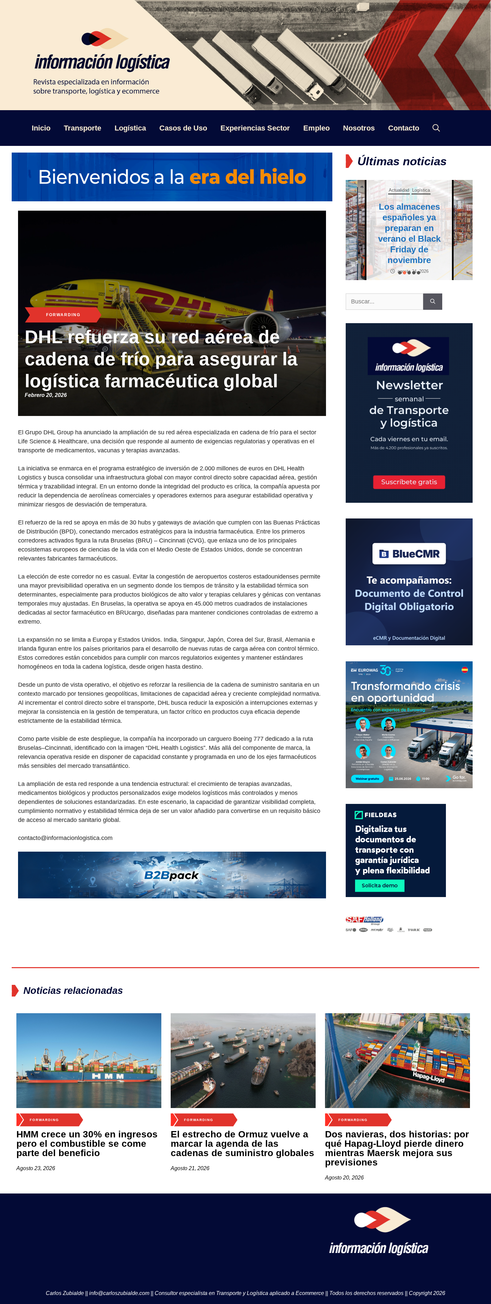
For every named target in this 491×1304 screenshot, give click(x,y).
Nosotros (359, 128)
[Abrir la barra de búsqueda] (436, 128)
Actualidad (397, 179)
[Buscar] (432, 301)
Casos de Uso (183, 128)
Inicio (41, 128)
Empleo (316, 128)
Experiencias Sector (255, 128)
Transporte (82, 128)
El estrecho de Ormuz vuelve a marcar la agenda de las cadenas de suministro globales (242, 1143)
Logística (130, 128)
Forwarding (63, 314)
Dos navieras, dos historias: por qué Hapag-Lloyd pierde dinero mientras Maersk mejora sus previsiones (397, 1148)
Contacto (403, 128)
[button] (399, 272)
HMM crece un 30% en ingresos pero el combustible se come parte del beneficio (87, 1143)
